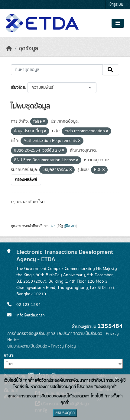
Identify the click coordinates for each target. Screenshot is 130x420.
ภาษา (8, 356)
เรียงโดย (18, 88)
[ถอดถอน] (44, 121)
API (53, 226)
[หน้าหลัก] (9, 49)
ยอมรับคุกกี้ (65, 413)
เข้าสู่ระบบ (116, 5)
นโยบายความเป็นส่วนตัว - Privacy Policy (41, 346)
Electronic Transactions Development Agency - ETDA (64, 256)
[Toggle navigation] (118, 23)
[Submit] (110, 69)
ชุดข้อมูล (28, 49)
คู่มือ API (70, 226)
